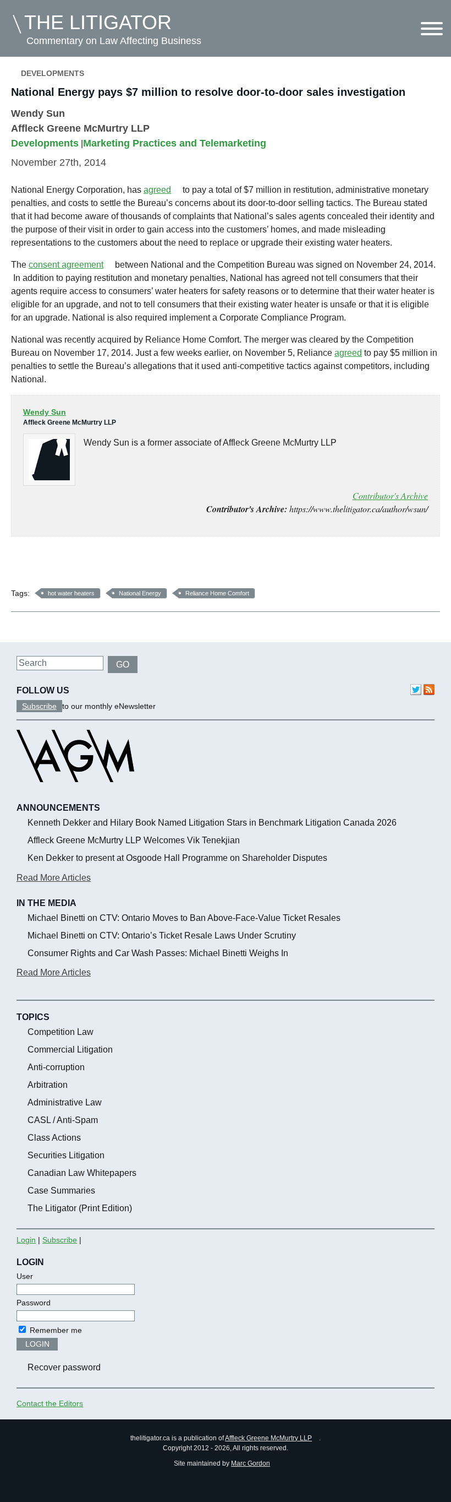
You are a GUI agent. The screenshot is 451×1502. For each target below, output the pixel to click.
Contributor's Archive (390, 495)
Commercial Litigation (70, 1049)
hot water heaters (71, 593)
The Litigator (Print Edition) (80, 1208)
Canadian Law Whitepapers (82, 1173)
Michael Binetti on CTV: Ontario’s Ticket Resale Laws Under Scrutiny (162, 935)
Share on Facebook (23, 566)
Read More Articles (53, 877)
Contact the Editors (49, 1403)
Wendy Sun (38, 113)
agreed (157, 189)
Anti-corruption (56, 1067)
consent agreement (66, 264)
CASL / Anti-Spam (63, 1120)
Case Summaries (61, 1190)
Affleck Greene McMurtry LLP (268, 1438)
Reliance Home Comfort (217, 593)
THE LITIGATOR (98, 22)
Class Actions (54, 1137)
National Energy (140, 593)
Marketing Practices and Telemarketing (174, 143)
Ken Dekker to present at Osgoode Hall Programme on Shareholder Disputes (177, 858)
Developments (52, 73)
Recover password (64, 1367)
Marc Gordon (250, 1463)
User (24, 1276)
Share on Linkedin (81, 566)
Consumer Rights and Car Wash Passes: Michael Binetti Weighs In (158, 953)
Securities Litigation (66, 1155)
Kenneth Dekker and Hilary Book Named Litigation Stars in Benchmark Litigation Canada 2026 (212, 822)
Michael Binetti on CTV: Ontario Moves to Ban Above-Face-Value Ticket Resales (184, 918)
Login (26, 1239)
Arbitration (48, 1084)
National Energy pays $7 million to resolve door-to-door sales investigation (208, 92)
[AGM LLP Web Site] (75, 792)
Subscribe (39, 706)
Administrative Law (65, 1102)
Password (33, 1302)
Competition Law (61, 1032)
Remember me (55, 1330)
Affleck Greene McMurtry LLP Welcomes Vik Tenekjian (134, 840)
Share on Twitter (52, 566)
